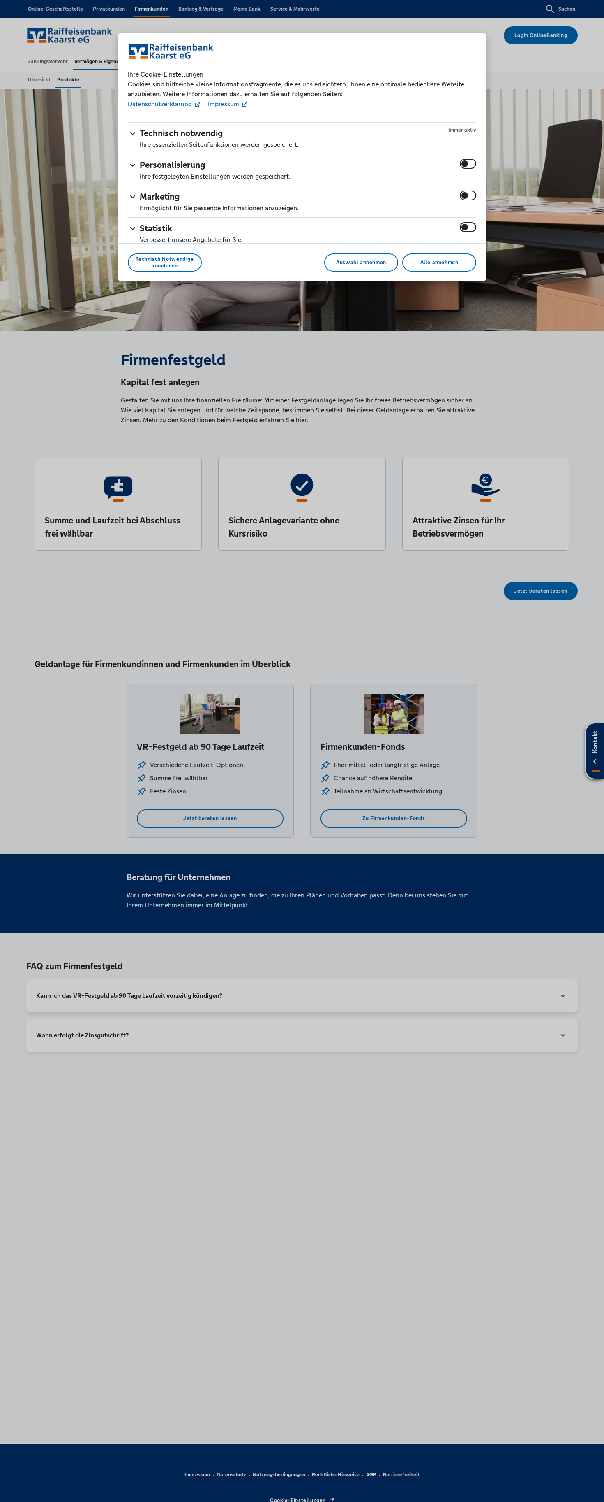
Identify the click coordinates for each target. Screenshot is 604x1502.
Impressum (223, 104)
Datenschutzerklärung (161, 104)
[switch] (468, 164)
